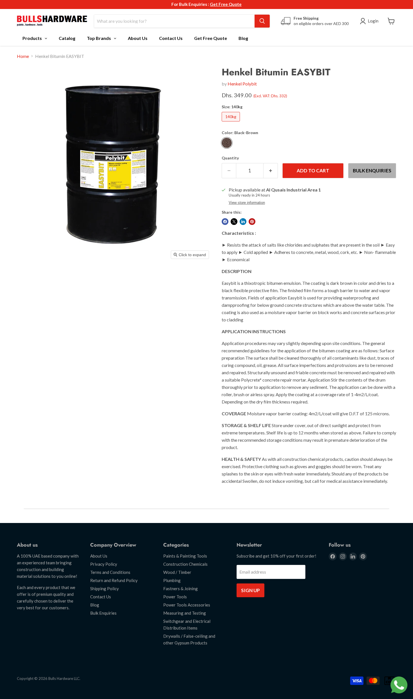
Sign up (250, 590)
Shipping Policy (104, 588)
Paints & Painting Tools (185, 555)
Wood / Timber (177, 572)
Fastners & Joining (180, 588)
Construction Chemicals (185, 564)
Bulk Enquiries (372, 170)
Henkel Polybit (242, 83)
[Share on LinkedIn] (243, 221)
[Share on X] (234, 221)
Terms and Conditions (110, 572)
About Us (98, 555)
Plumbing (172, 580)
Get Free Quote (226, 4)
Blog (94, 604)
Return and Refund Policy (114, 580)
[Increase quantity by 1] (271, 170)
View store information (247, 203)
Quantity (230, 158)
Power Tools (175, 596)
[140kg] (231, 122)
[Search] (262, 21)
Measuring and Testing (184, 612)
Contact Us (100, 596)
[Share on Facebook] (225, 221)
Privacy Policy (103, 564)
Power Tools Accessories (186, 604)
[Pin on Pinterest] (252, 221)
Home (23, 56)
